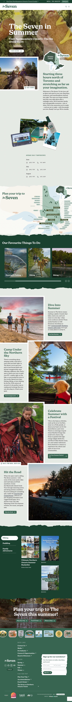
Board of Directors (24, 656)
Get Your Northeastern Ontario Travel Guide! (21, 1)
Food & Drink (22, 682)
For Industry (56, 2)
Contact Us (21, 645)
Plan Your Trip (22, 677)
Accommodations (24, 679)
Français (65, 2)
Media (49, 2)
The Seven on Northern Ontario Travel (26, 685)
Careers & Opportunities (26, 653)
